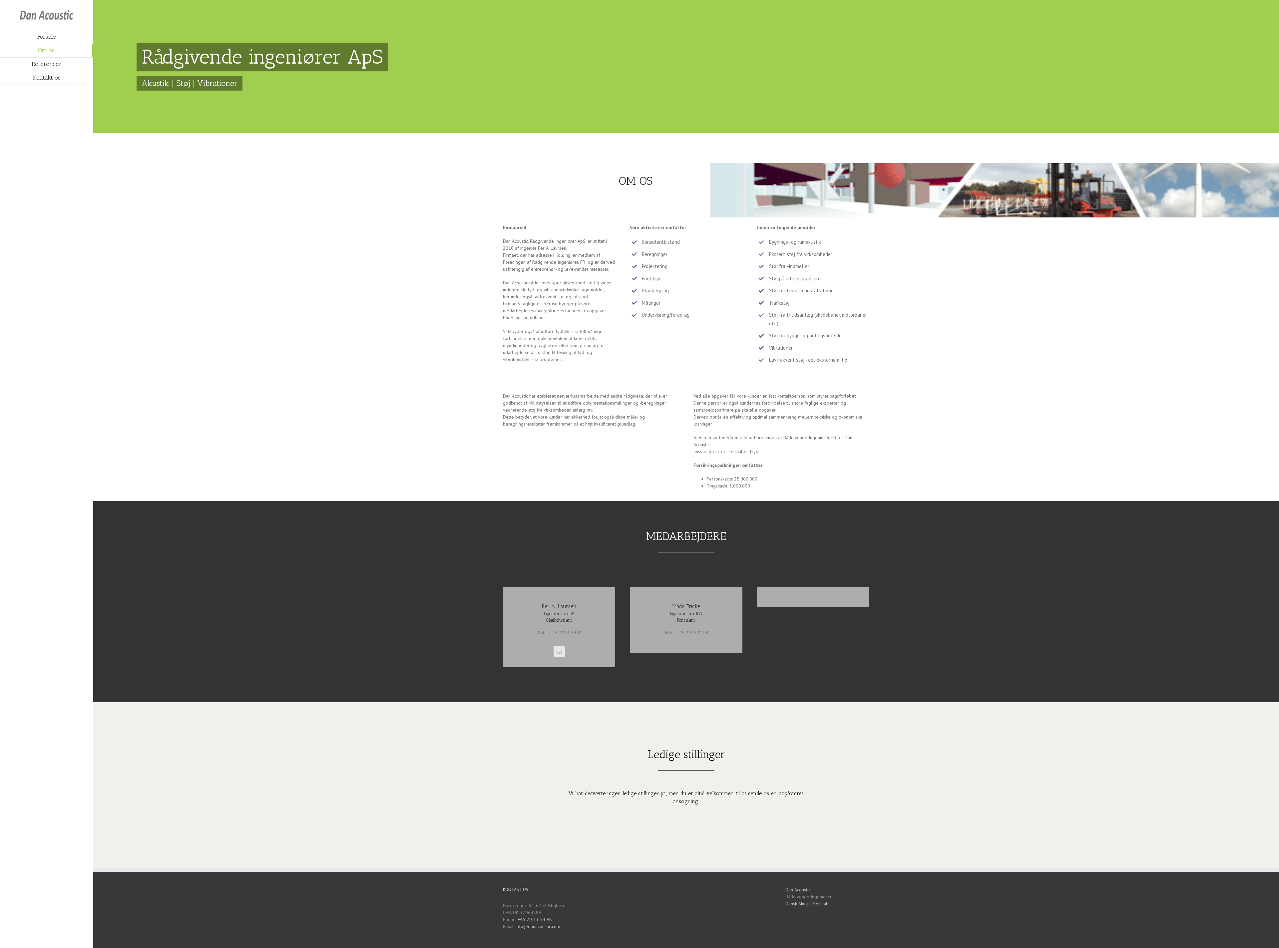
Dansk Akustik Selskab (807, 904)
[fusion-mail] (559, 651)
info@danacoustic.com (538, 926)
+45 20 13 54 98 (535, 919)
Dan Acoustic (797, 890)
